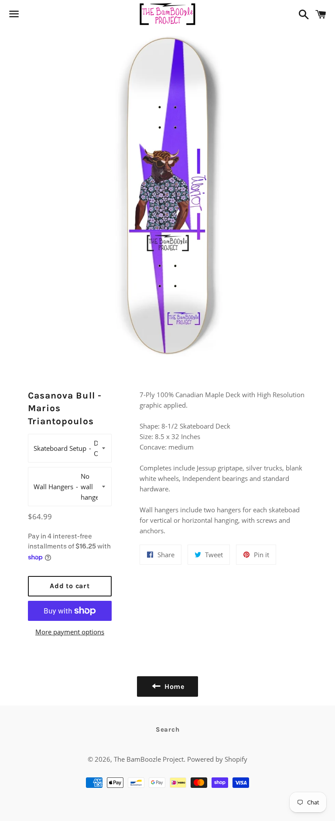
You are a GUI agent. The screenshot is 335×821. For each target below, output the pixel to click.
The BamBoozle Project (149, 759)
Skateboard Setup (60, 448)
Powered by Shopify (217, 759)
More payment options (69, 631)
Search (168, 729)
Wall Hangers (53, 486)
